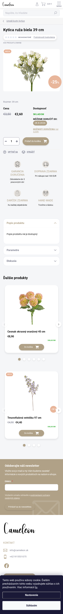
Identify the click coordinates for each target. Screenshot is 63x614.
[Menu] (59, 4)
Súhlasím (31, 605)
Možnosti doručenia (45, 130)
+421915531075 (18, 556)
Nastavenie (31, 595)
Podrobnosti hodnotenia (44, 37)
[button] (19, 359)
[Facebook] (6, 565)
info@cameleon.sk (19, 550)
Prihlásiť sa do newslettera (19, 507)
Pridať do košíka (33, 141)
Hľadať (55, 13)
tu (36, 587)
